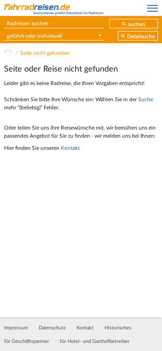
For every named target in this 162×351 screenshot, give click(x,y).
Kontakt (70, 148)
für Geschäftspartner (26, 341)
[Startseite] (8, 53)
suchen (136, 24)
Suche (145, 99)
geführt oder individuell (34, 36)
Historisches (117, 328)
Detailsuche (141, 36)
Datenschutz (52, 328)
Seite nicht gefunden (44, 53)
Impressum (16, 328)
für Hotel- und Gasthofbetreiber (95, 341)
